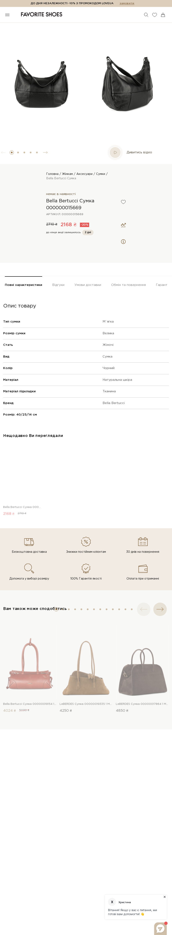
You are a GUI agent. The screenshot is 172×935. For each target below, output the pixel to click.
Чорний (109, 368)
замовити (127, 3)
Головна (52, 174)
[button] (12, 152)
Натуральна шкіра (117, 379)
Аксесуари (84, 174)
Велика (108, 333)
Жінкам (67, 174)
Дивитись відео (139, 152)
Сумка (107, 356)
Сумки (100, 174)
